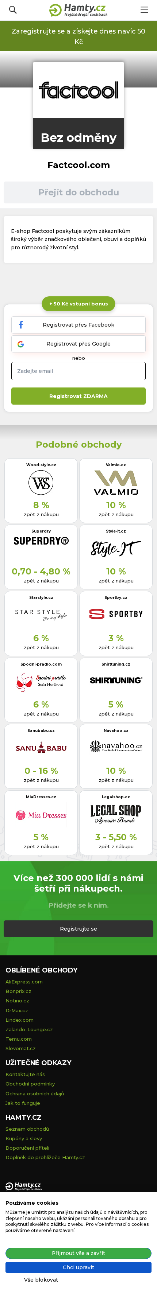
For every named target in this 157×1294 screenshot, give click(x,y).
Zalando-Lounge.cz (29, 1029)
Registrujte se (78, 928)
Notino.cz (17, 1000)
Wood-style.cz (41, 465)
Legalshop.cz (116, 797)
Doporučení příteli (27, 1148)
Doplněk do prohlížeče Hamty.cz (45, 1157)
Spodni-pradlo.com (41, 664)
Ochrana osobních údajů (34, 1093)
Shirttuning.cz (116, 664)
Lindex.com (19, 1020)
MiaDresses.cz (41, 797)
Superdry (41, 531)
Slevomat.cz (20, 1048)
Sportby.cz (115, 597)
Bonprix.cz (18, 991)
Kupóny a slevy (23, 1138)
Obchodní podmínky (30, 1084)
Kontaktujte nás (25, 1074)
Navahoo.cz (116, 730)
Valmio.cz (116, 465)
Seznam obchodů (27, 1129)
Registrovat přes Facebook (78, 324)
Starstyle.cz (41, 597)
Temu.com (18, 1039)
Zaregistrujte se (38, 31)
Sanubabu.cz (41, 730)
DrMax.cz (16, 1010)
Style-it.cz (116, 531)
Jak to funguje (22, 1103)
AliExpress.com (24, 982)
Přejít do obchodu (78, 192)
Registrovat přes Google (78, 343)
